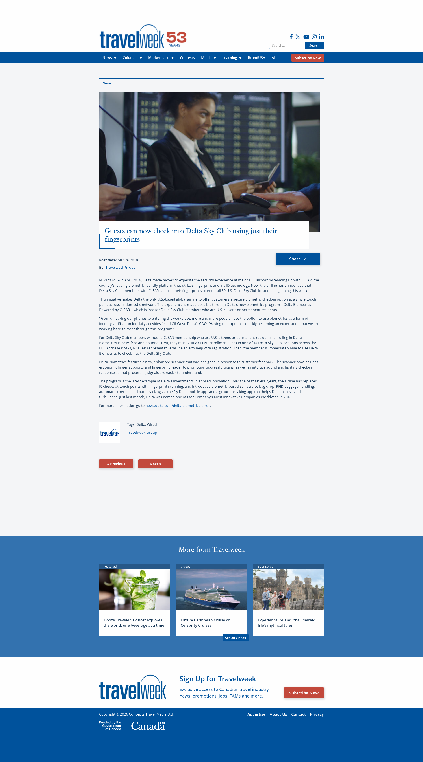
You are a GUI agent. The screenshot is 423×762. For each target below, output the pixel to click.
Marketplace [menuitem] (158, 57)
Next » (155, 463)
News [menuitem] (107, 57)
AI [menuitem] (273, 57)
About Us (278, 714)
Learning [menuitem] (229, 57)
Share (295, 258)
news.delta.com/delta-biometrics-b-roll (178, 405)
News (106, 83)
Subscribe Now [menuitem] (308, 57)
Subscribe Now (304, 693)
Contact (298, 714)
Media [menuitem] (206, 57)
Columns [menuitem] (130, 57)
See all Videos (235, 638)
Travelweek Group (121, 267)
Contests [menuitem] (187, 57)
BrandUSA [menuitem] (256, 57)
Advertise (256, 714)
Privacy (317, 714)
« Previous (116, 463)
